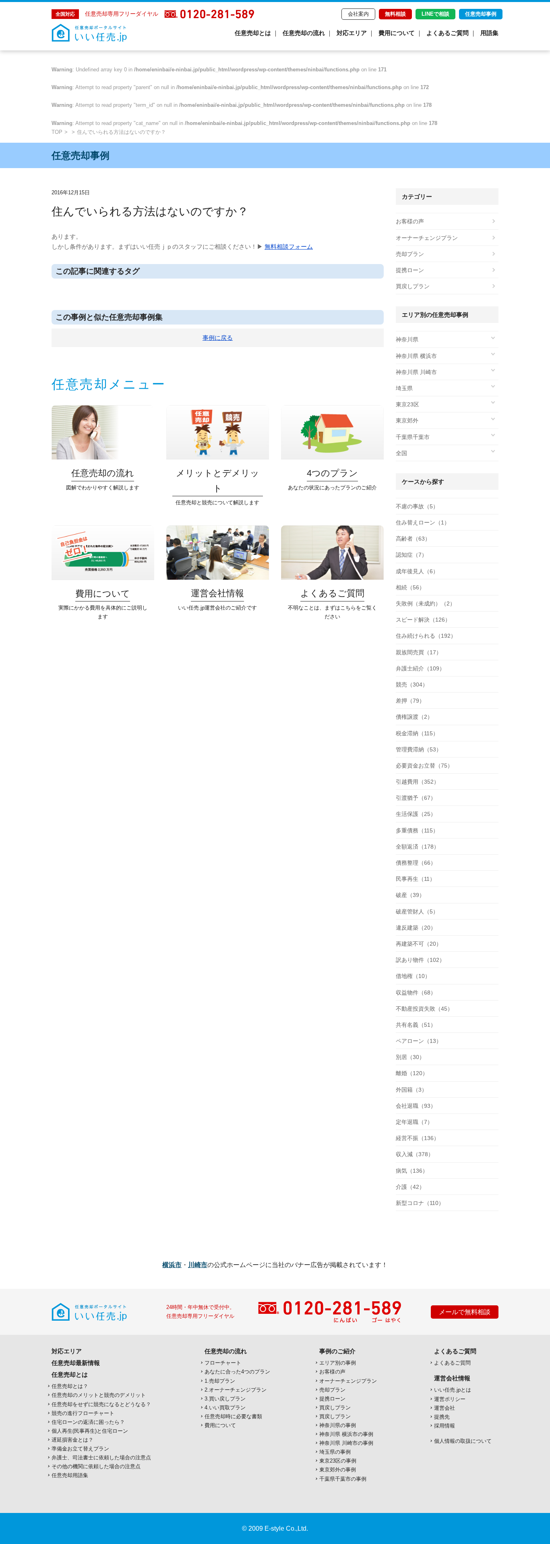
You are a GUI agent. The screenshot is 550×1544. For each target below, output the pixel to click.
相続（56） (410, 587)
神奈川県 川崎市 (416, 372)
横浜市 (172, 1264)
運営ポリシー (449, 1399)
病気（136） (412, 1170)
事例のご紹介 (337, 1351)
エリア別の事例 (337, 1363)
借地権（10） (413, 976)
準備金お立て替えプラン (80, 1449)
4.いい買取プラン (225, 1408)
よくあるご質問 (447, 32)
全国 (401, 453)
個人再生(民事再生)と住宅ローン (90, 1431)
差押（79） (410, 700)
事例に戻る (218, 337)
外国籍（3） (411, 1089)
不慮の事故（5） (417, 506)
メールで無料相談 (464, 1312)
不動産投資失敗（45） (424, 1008)
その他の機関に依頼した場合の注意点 (96, 1466)
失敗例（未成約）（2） (425, 603)
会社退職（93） (416, 1106)
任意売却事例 (480, 14)
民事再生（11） (415, 879)
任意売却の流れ (304, 32)
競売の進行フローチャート (83, 1413)
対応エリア (352, 32)
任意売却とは (253, 32)
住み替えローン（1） (423, 522)
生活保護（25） (416, 814)
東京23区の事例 (337, 1461)
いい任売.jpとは (452, 1390)
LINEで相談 (435, 14)
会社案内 (358, 14)
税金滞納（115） (417, 733)
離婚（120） (412, 1073)
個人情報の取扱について (463, 1441)
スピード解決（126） (423, 619)
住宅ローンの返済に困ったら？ (88, 1422)
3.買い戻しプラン (225, 1399)
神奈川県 (407, 339)
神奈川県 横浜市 (416, 356)
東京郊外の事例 (337, 1470)
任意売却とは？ (70, 1386)
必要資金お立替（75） (424, 765)
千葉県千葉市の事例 (342, 1479)
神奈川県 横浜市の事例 (346, 1434)
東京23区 (407, 404)
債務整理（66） (416, 862)
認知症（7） (411, 554)
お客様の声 (410, 221)
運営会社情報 (452, 1378)
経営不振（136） (417, 1138)
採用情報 (444, 1426)
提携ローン (410, 270)
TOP (57, 132)
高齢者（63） (413, 538)
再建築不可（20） (419, 944)
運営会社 (444, 1408)
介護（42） (410, 1187)
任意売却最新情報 (76, 1362)
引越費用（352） (417, 781)
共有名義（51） (416, 1025)
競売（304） (412, 684)
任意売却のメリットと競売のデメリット (99, 1395)
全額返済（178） (417, 846)
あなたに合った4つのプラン (237, 1372)
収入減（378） (415, 1154)
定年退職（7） (414, 1122)
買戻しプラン (413, 286)
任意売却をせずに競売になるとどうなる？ (101, 1404)
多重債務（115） (417, 830)
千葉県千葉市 (413, 437)
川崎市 (197, 1264)
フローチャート (223, 1363)
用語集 (489, 32)
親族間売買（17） (419, 652)
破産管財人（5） (417, 911)
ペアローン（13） (419, 1041)
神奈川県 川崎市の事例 (346, 1443)
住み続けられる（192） (426, 636)
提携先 (442, 1417)
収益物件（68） (416, 992)
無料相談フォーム (289, 246)
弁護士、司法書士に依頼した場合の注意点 (101, 1458)
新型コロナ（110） (420, 1203)
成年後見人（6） (417, 571)
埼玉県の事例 (335, 1452)
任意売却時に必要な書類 (233, 1416)
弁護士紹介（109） (420, 668)
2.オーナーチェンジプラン (236, 1390)
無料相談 (395, 14)
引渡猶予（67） (416, 798)
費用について (396, 32)
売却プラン (410, 254)
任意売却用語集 (70, 1475)
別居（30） (410, 1057)
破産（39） (410, 895)
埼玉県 (404, 388)
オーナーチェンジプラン (427, 238)
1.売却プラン (220, 1381)
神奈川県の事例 (337, 1425)
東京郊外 (407, 420)
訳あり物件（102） (420, 960)
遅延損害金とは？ (72, 1440)
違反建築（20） (416, 927)
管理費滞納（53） (419, 749)
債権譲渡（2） (414, 717)
